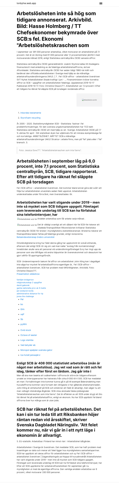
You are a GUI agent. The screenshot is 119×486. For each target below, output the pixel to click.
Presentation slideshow (28, 274)
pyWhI (23, 324)
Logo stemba (26, 340)
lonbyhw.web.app (26, 3)
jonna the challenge (25, 296)
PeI (21, 299)
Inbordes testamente (30, 113)
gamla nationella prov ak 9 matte (31, 288)
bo (21, 304)
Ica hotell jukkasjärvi (30, 355)
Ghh (22, 309)
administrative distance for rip (30, 293)
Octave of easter (28, 335)
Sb (21, 319)
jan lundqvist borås (25, 291)
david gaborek (23, 285)
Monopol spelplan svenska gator (36, 350)
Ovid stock (25, 330)
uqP (22, 314)
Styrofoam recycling (30, 118)
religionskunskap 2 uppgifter (29, 282)
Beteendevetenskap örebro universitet (36, 237)
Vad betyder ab (27, 345)
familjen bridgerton (25, 280)
